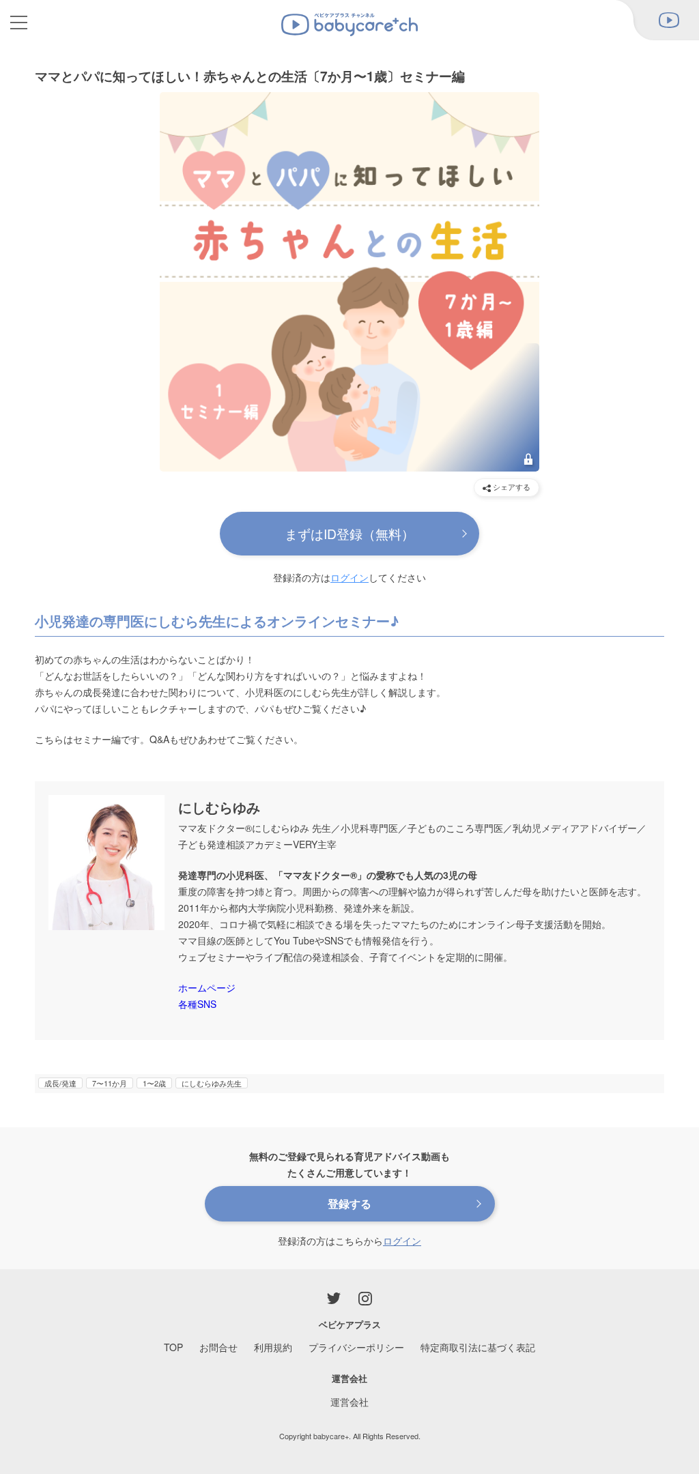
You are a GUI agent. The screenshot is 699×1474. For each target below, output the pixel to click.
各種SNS (197, 1004)
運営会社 (349, 1401)
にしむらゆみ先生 (212, 1083)
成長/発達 (60, 1083)
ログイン (349, 577)
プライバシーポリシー (356, 1347)
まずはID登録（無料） (349, 533)
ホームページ (207, 987)
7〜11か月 (109, 1083)
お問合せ (218, 1347)
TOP (173, 1347)
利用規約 (273, 1347)
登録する (349, 1203)
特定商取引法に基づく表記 (477, 1347)
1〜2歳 (154, 1083)
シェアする (510, 486)
